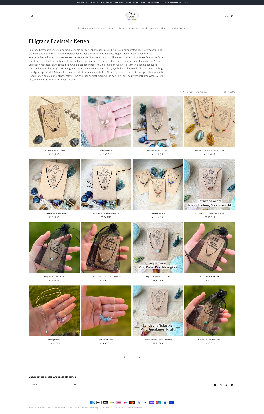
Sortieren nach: (187, 92)
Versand (109, 408)
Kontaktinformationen (134, 408)
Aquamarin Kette (106, 340)
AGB (102, 408)
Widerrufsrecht (73, 408)
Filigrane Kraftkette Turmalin (54, 150)
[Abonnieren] (75, 384)
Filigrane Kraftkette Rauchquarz (106, 213)
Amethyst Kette (54, 340)
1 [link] (124, 357)
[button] (32, 16)
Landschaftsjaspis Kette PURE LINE (158, 340)
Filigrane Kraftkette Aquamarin (157, 276)
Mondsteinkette (106, 150)
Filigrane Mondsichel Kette (158, 150)
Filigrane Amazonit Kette (54, 276)
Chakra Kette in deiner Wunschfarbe (209, 150)
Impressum (119, 408)
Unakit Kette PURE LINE (209, 276)
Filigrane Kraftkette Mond (158, 213)
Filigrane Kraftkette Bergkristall (54, 213)
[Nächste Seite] (139, 357)
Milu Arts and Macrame (43, 408)
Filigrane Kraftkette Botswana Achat (209, 213)
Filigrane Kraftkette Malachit (209, 340)
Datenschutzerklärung (90, 408)
